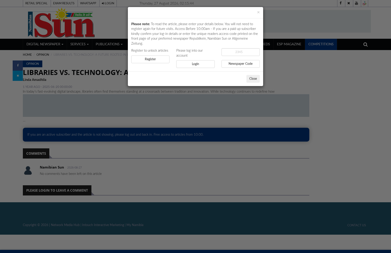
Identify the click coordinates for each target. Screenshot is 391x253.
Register (150, 59)
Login (195, 64)
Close (253, 78)
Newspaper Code (241, 63)
